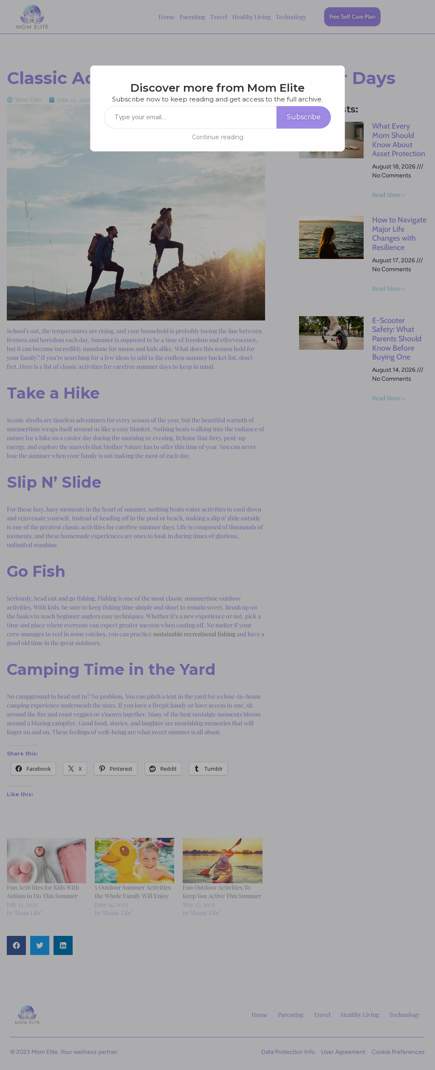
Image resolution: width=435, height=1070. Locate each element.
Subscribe (304, 117)
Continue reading (217, 137)
